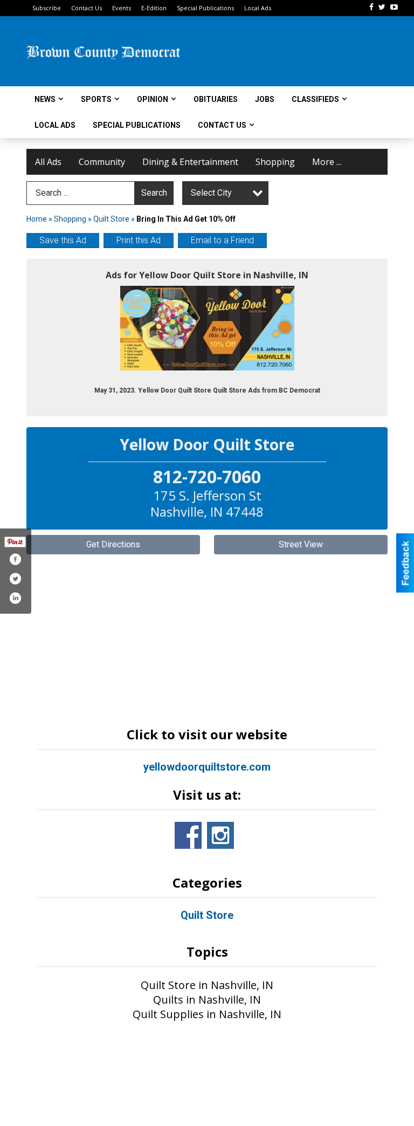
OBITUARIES (216, 99)
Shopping (275, 162)
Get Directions (113, 544)
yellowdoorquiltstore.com (207, 766)
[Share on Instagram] (15, 598)
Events (121, 8)
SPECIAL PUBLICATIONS (137, 125)
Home (36, 219)
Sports (96, 99)
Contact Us (86, 8)
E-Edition (154, 8)
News (45, 99)
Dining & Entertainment (190, 162)
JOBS (264, 99)
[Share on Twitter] (15, 578)
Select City (211, 193)
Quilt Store (111, 219)
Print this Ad (138, 240)
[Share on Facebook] (15, 559)
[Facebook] (371, 7)
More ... (326, 162)
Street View (301, 544)
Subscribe (46, 8)
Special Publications (205, 8)
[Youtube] (394, 7)
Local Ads (257, 8)
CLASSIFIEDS (315, 99)
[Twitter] (381, 7)
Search (154, 193)
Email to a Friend (222, 240)
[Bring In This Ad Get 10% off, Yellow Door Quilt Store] (207, 328)
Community (102, 162)
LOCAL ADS (54, 125)
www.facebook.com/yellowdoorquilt (188, 835)
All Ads (48, 162)
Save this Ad (62, 240)
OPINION (152, 99)
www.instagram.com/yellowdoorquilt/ (220, 835)
